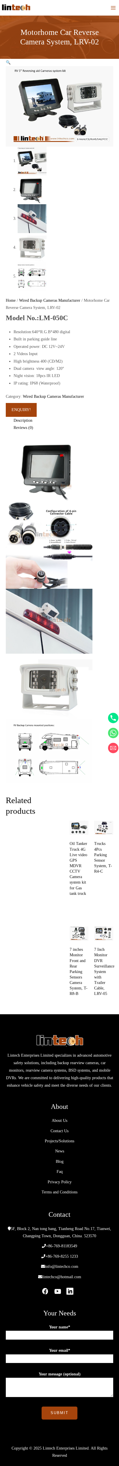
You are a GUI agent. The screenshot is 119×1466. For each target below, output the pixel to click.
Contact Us (59, 1131)
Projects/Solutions (59, 1141)
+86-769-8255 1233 (61, 1256)
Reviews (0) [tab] (23, 427)
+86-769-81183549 (61, 1246)
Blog (60, 1161)
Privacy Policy (60, 1182)
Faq (60, 1171)
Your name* (59, 1327)
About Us (59, 1120)
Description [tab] (23, 420)
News (59, 1151)
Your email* (59, 1350)
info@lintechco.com (61, 1266)
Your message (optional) (60, 1374)
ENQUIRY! (21, 410)
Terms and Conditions (59, 1192)
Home (11, 300)
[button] (8, 62)
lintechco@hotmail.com (61, 1277)
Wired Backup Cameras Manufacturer (49, 300)
